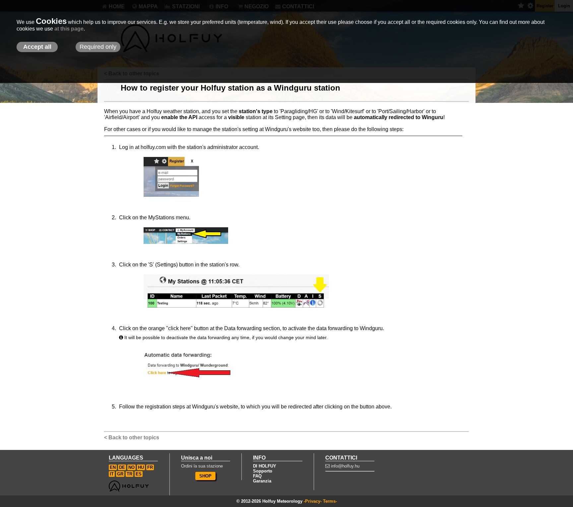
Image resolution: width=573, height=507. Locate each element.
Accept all (37, 46)
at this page (69, 29)
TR (129, 473)
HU (141, 467)
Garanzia (262, 480)
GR (120, 473)
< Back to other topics (131, 437)
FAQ (257, 475)
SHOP (205, 475)
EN (113, 467)
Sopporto (262, 471)
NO (131, 467)
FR (150, 467)
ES (139, 473)
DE (122, 467)
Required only (98, 46)
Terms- (330, 501)
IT (112, 473)
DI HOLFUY (264, 466)
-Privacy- (313, 501)
